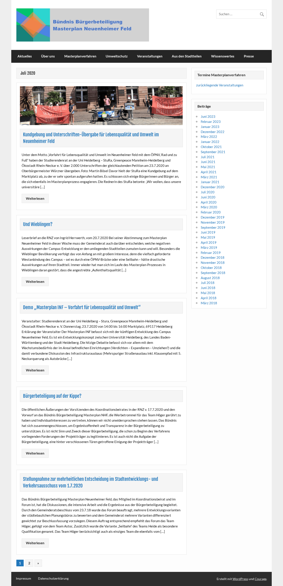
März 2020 (209, 207)
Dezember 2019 (212, 217)
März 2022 (209, 137)
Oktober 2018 (211, 268)
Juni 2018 (208, 288)
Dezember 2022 (212, 132)
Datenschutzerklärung (53, 578)
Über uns (48, 56)
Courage (260, 579)
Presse (249, 56)
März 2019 (209, 247)
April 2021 (208, 172)
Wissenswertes (222, 56)
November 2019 (213, 222)
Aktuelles (24, 56)
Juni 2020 (208, 197)
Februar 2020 (211, 212)
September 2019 (213, 227)
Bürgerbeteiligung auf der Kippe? (52, 396)
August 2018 (210, 278)
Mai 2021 (208, 167)
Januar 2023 (210, 127)
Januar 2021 (210, 182)
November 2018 (213, 262)
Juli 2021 (207, 157)
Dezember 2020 (212, 187)
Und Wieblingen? (38, 224)
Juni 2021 (208, 162)
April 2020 (208, 202)
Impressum (23, 578)
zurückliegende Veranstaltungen (219, 85)
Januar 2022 (210, 142)
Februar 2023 (211, 122)
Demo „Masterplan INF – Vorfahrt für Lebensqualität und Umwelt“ (82, 307)
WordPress (240, 579)
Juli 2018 (207, 283)
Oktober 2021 (211, 147)
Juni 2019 (208, 232)
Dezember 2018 (212, 257)
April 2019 (208, 242)
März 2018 (209, 303)
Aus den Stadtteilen (187, 56)
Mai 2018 (208, 293)
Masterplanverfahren (80, 56)
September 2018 (213, 273)
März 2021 (209, 177)
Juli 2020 (207, 192)
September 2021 (213, 152)
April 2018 (208, 298)
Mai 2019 (208, 237)
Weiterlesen (35, 198)
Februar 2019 (211, 253)
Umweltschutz (117, 56)
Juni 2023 (208, 116)
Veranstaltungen (150, 56)
